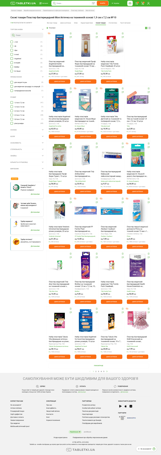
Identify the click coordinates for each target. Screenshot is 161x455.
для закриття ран (20, 82)
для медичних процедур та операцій (27, 86)
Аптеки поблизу (16, 408)
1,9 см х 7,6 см (19, 107)
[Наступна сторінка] (107, 371)
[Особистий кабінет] (148, 3)
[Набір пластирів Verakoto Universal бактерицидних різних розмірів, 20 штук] (59, 210)
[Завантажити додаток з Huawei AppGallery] (131, 406)
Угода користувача (60, 437)
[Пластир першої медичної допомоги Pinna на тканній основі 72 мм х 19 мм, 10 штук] (137, 210)
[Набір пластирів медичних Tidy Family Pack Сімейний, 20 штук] (111, 45)
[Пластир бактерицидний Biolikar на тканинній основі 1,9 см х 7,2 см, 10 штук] (85, 265)
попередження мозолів (22, 91)
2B (15, 46)
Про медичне (15, 423)
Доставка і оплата (17, 417)
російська (87, 432)
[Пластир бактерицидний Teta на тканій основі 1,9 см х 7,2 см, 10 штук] (137, 100)
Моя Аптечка (90, 10)
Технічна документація (90, 411)
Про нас (49, 405)
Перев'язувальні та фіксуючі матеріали (56, 10)
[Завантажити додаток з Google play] (120, 406)
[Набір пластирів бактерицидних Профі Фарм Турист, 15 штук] (59, 155)
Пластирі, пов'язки (77, 10)
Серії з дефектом (16, 414)
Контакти (49, 414)
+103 (16, 42)
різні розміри (19, 123)
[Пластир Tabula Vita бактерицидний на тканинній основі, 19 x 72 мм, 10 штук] (111, 320)
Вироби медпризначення (32, 10)
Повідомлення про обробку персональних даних (90, 437)
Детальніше (82, 392)
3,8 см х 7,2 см (19, 119)
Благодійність (51, 408)
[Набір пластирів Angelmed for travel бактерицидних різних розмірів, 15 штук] (85, 320)
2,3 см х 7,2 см (19, 111)
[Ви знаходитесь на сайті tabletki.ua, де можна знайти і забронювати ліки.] (23, 3)
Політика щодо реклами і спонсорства (96, 417)
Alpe (15, 50)
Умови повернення (17, 420)
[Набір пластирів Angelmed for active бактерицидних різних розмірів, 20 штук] (59, 100)
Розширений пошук (17, 411)
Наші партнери (87, 414)
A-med (16, 54)
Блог (48, 417)
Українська (74, 432)
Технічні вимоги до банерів (91, 420)
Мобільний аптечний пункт (20, 426)
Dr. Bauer (17, 71)
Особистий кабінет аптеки (91, 408)
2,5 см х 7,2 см (19, 115)
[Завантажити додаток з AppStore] (125, 406)
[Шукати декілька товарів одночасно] (93, 3)
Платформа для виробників (92, 423)
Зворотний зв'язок (53, 411)
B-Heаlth (17, 63)
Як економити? (15, 405)
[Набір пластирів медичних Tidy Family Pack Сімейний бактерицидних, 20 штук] (111, 265)
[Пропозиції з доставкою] (49, 33)
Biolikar (16, 67)
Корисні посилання (53, 420)
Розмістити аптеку (88, 405)
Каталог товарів (16, 10)
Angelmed (17, 59)
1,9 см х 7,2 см (19, 102)
